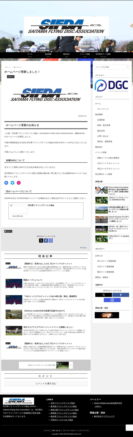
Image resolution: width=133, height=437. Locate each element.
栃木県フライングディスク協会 (64, 416)
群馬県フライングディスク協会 (64, 413)
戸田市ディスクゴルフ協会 (62, 420)
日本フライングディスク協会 (63, 403)
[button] (127, 67)
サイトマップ (102, 109)
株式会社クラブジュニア (104, 416)
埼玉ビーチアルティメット (108, 169)
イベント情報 (100, 152)
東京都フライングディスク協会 (64, 406)
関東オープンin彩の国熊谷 (108, 158)
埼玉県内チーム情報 (103, 174)
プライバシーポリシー (70, 430)
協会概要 (99, 114)
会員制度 (101, 120)
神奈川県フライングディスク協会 (65, 410)
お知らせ (9, 231)
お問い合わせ (102, 136)
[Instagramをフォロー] (51, 240)
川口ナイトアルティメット (108, 163)
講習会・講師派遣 (104, 141)
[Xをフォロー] (41, 240)
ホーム (98, 104)
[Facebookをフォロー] (46, 240)
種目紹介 (99, 147)
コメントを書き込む (46, 383)
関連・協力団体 (103, 125)
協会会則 (101, 131)
